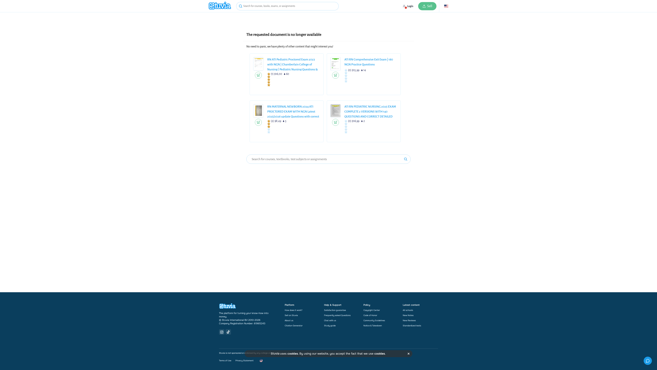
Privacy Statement (244, 360)
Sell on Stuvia (291, 315)
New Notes (408, 315)
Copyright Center (371, 310)
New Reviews (409, 320)
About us (289, 320)
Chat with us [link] (330, 320)
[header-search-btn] (240, 6)
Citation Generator (293, 325)
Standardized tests (412, 325)
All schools (408, 310)
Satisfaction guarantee (335, 310)
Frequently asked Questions (337, 315)
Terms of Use (225, 360)
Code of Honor (370, 315)
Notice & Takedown (372, 325)
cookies (292, 353)
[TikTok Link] (228, 332)
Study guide (330, 325)
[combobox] (287, 6)
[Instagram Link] (221, 332)
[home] (220, 6)
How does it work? (293, 310)
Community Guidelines (374, 320)
